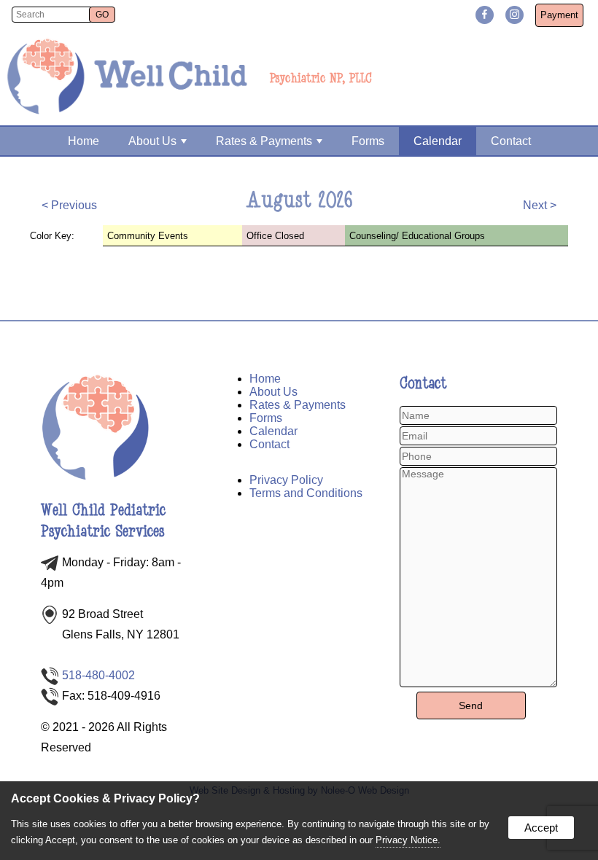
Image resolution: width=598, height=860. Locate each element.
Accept (541, 827)
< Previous (69, 205)
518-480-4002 (98, 675)
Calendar (437, 141)
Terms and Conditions (305, 493)
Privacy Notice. (408, 839)
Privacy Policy (286, 480)
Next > (539, 205)
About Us (152, 141)
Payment (559, 14)
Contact (511, 141)
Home (83, 141)
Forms (368, 141)
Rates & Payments (264, 141)
